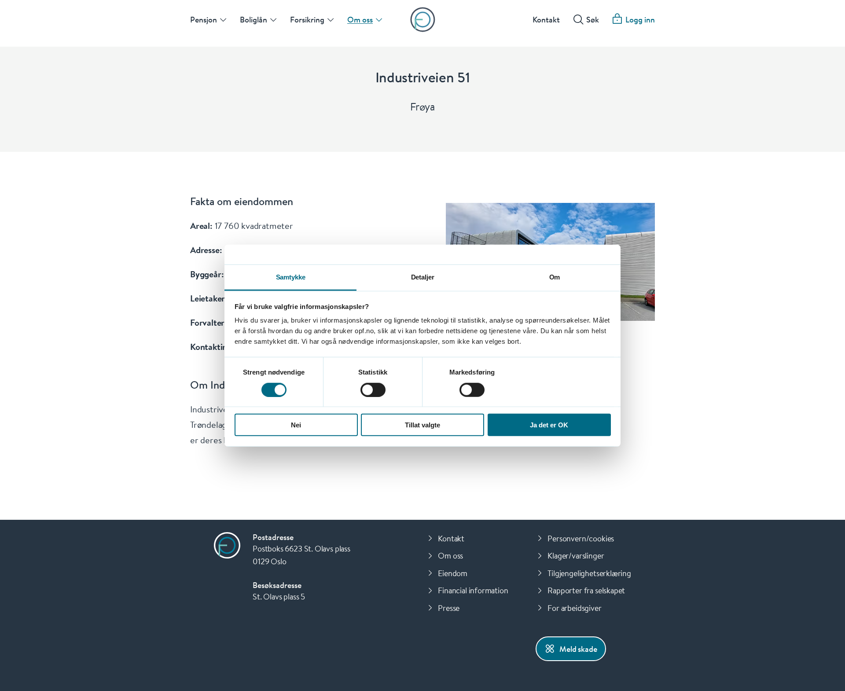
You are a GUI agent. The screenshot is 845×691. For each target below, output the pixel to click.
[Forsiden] (422, 19)
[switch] (373, 389)
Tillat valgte (422, 425)
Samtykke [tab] (290, 277)
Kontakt (546, 19)
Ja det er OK (549, 425)
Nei (296, 425)
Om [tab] (554, 277)
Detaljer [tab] (422, 277)
